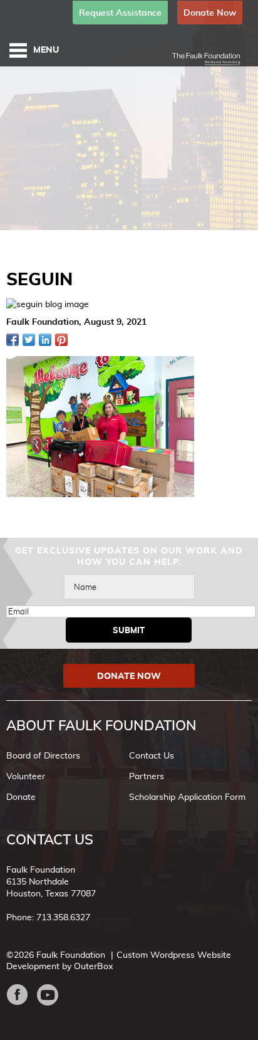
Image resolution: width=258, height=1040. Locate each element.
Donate (21, 796)
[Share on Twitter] (29, 340)
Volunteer (25, 776)
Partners (146, 776)
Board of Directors (43, 755)
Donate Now (209, 12)
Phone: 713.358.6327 (48, 917)
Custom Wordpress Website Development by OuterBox (118, 960)
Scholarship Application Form (187, 796)
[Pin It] (61, 340)
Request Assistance (120, 12)
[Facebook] (21, 995)
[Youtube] (52, 995)
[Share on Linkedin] (45, 340)
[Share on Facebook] (12, 340)
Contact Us (151, 755)
